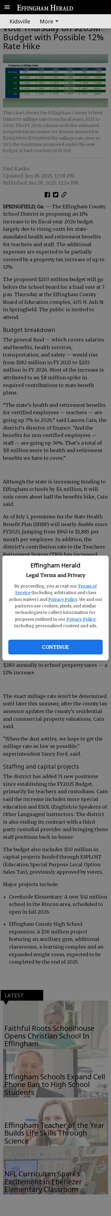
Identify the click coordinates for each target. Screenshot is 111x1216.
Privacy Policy (62, 599)
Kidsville (19, 21)
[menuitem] (50, 21)
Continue (55, 647)
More (46, 21)
